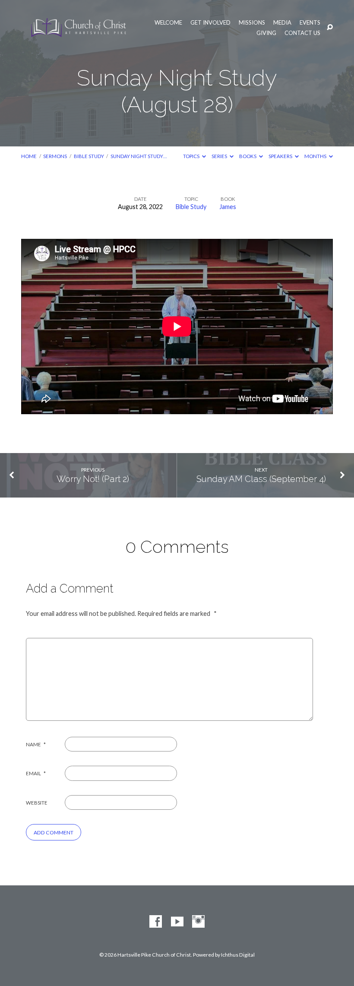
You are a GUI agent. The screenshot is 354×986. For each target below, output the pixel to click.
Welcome (168, 22)
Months (315, 156)
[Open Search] (330, 28)
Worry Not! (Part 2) (93, 479)
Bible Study (89, 156)
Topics (191, 156)
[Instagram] (198, 922)
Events (310, 22)
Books (248, 156)
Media (282, 22)
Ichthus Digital (238, 954)
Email (36, 773)
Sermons (55, 156)
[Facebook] (155, 922)
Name (36, 744)
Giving (266, 33)
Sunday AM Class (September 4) (261, 479)
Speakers (281, 156)
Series (220, 156)
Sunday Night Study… (139, 156)
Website (36, 802)
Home (29, 156)
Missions (252, 22)
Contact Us (302, 33)
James (227, 206)
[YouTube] (177, 922)
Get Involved (210, 22)
